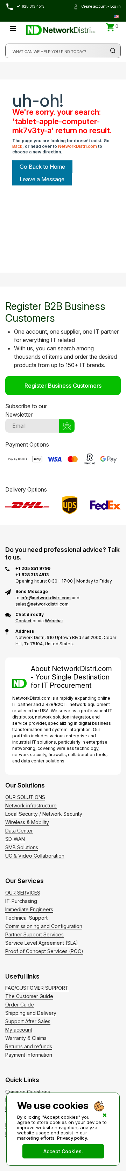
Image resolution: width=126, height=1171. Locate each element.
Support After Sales (27, 1021)
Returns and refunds (28, 1046)
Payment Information (28, 1055)
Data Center (19, 831)
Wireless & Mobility (27, 822)
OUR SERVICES (22, 893)
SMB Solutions (21, 847)
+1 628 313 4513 (30, 6)
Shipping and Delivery (30, 1013)
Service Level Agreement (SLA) (41, 943)
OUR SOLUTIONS (25, 797)
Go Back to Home (42, 166)
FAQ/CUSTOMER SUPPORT (37, 988)
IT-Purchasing (21, 901)
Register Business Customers (63, 385)
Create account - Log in (100, 6)
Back (17, 146)
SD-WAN (15, 839)
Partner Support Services (34, 934)
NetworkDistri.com (77, 146)
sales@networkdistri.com (42, 604)
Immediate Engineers (29, 909)
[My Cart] (110, 27)
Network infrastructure (31, 805)
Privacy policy (72, 1138)
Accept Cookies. (63, 1151)
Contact (23, 620)
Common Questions (27, 1092)
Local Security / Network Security (43, 814)
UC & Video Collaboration (34, 856)
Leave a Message (42, 179)
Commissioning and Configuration (43, 926)
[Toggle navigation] (12, 28)
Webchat (54, 620)
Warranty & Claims (26, 1038)
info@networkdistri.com (46, 597)
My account (18, 1030)
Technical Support (26, 918)
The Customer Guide (29, 996)
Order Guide (19, 1004)
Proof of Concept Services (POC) (44, 951)
